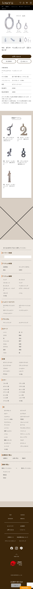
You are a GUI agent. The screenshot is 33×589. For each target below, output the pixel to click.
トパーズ (6, 446)
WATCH (23, 515)
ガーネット (23, 443)
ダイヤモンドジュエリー (9, 306)
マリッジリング (7, 322)
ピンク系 (5, 395)
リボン (5, 353)
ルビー (6, 413)
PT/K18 (5, 374)
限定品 (5, 475)
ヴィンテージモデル (24, 267)
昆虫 (20, 338)
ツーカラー (22, 368)
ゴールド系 (6, 401)
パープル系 (22, 392)
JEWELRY (7, 6)
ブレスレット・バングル (9, 289)
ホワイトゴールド (7, 362)
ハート (5, 332)
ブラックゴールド (23, 365)
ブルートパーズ (24, 422)
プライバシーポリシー (10, 541)
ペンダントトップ (14, 6)
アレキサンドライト (25, 428)
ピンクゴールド (7, 365)
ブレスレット (6, 282)
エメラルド (23, 413)
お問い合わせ (16, 56)
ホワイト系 (6, 386)
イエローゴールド (23, 362)
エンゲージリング (23, 322)
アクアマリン (7, 422)
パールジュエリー (7, 313)
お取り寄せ (15, 458)
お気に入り (25, 61)
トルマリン (7, 416)
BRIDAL (22, 518)
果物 (20, 349)
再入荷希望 (9, 61)
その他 (5, 296)
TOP (2, 6)
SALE (4, 478)
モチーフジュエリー (8, 310)
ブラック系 (22, 383)
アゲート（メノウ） (25, 434)
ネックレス (22, 279)
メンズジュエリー (23, 310)
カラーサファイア (24, 416)
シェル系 (5, 397)
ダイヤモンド (7, 410)
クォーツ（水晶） (8, 419)
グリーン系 (6, 392)
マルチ (22, 440)
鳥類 (20, 344)
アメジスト (7, 425)
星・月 (20, 332)
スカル (5, 344)
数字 (20, 341)
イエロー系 (6, 389)
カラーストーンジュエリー (24, 306)
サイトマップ (22, 541)
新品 (4, 270)
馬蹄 (20, 346)
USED (20, 270)
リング (5, 279)
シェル (6, 437)
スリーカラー (6, 371)
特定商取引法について (22, 537)
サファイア (23, 410)
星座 (4, 349)
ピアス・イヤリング (24, 288)
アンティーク (6, 472)
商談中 (24, 458)
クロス (5, 335)
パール (20, 293)
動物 (20, 335)
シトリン (6, 428)
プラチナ (5, 368)
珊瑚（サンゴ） (8, 440)
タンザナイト (7, 443)
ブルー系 (5, 383)
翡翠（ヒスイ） (8, 431)
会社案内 (22, 526)
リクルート (22, 529)
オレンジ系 (22, 389)
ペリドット (23, 431)
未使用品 (5, 267)
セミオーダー (10, 526)
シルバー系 (22, 397)
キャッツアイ (23, 437)
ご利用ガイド (10, 537)
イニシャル (6, 341)
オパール (22, 425)
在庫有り (5, 458)
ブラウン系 (22, 386)
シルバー (21, 371)
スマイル (5, 346)
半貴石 (22, 419)
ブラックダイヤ (24, 446)
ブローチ (5, 293)
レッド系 (21, 395)
